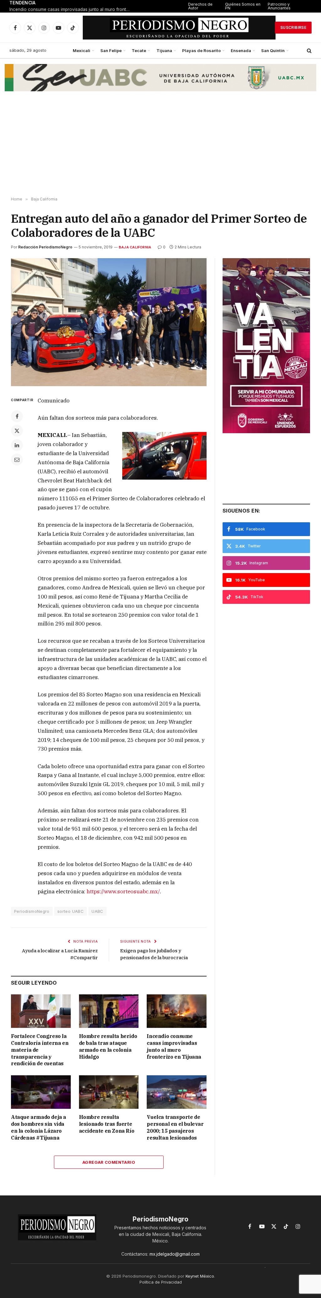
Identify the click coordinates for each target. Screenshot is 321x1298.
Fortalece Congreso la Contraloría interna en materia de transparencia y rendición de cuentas (39, 1050)
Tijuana (164, 50)
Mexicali (81, 50)
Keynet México (200, 1276)
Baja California (135, 247)
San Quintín (273, 50)
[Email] (17, 459)
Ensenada (241, 50)
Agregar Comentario (108, 1162)
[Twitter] (17, 431)
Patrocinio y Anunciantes (279, 6)
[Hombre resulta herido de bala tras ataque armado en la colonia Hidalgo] (109, 1011)
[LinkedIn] (17, 445)
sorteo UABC (70, 911)
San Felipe (111, 50)
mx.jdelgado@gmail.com (175, 1254)
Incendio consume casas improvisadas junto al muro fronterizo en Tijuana (72, 9)
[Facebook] (17, 416)
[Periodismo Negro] (179, 28)
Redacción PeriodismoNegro (45, 247)
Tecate (139, 50)
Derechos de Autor (200, 6)
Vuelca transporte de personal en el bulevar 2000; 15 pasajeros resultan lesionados (175, 1127)
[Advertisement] (160, 147)
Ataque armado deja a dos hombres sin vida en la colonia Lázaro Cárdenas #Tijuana (38, 1127)
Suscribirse (293, 27)
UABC (97, 911)
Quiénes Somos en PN (242, 6)
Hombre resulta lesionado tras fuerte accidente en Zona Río (106, 1124)
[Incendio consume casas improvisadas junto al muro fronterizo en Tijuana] (177, 1011)
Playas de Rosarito (201, 50)
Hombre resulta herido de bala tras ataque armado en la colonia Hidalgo (108, 1046)
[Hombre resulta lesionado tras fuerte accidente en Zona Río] (109, 1092)
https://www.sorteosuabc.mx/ (123, 891)
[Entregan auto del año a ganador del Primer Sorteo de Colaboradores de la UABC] (109, 322)
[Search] (309, 51)
